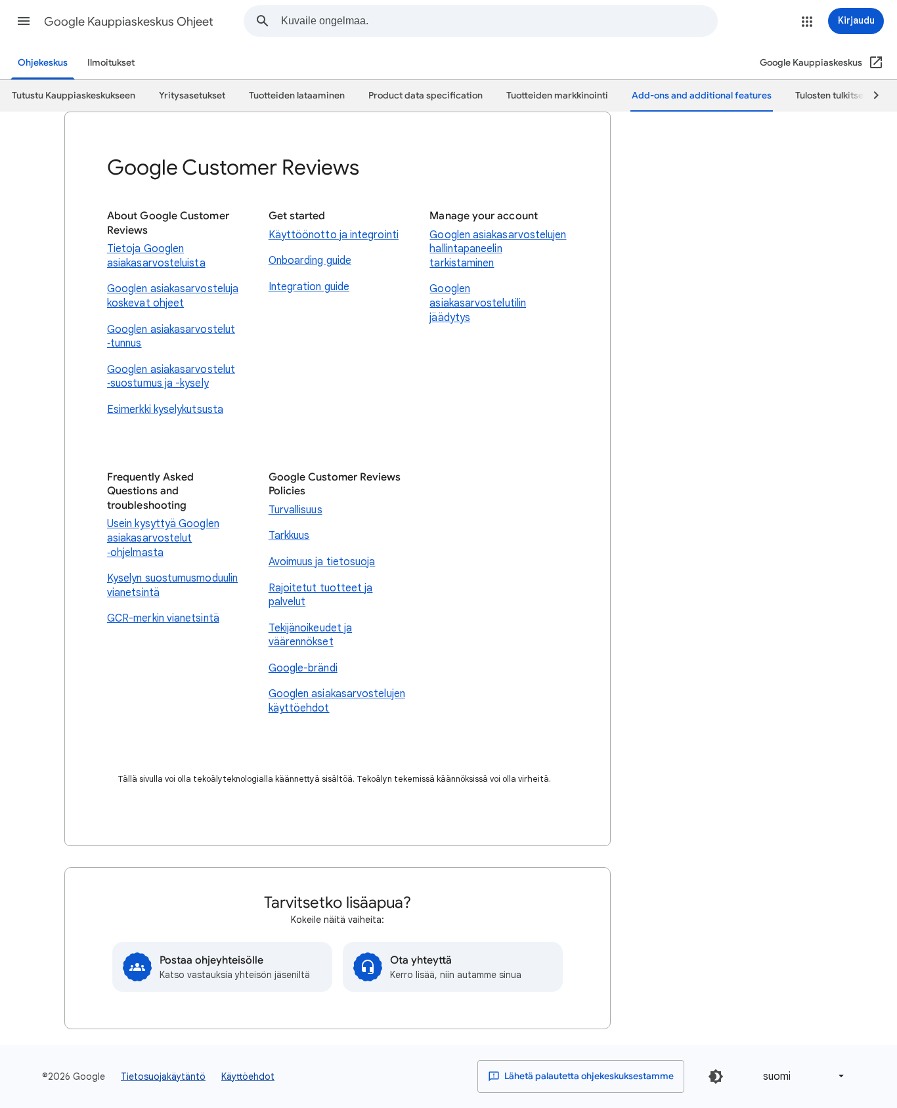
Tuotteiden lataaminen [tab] (297, 95)
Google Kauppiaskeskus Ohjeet (128, 21)
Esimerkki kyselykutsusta (165, 409)
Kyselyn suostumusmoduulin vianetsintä (172, 585)
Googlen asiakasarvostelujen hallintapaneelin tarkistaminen (497, 249)
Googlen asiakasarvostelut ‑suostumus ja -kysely (171, 377)
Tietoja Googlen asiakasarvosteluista (156, 256)
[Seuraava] (870, 96)
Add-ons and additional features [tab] (702, 95)
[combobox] (499, 21)
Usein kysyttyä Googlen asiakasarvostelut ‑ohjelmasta (163, 538)
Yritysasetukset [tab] (192, 95)
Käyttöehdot (247, 1076)
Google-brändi (303, 668)
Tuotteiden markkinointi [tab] (557, 95)
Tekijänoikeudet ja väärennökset (310, 635)
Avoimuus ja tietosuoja (322, 561)
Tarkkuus (289, 535)
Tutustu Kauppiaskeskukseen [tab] (73, 95)
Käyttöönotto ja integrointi (334, 235)
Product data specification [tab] (425, 95)
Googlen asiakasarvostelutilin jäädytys (477, 303)
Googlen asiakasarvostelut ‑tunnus (171, 337)
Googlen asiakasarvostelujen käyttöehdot (337, 701)
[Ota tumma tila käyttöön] (716, 1076)
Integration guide (309, 286)
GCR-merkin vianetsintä (163, 618)
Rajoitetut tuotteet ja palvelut (321, 595)
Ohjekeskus (43, 62)
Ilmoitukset (111, 62)
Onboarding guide (310, 260)
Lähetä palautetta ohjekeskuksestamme (588, 1076)
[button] (23, 21)
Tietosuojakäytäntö (163, 1076)
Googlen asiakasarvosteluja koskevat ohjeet (172, 296)
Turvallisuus (295, 510)
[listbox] (801, 1076)
